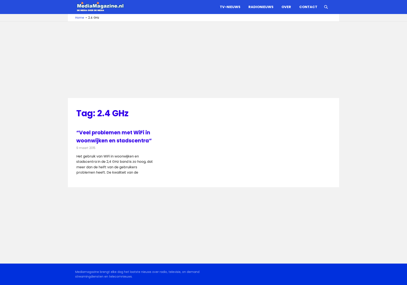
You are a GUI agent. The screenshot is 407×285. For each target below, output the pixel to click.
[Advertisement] (203, 60)
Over (286, 6)
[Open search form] (326, 6)
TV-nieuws (230, 6)
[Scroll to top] (400, 278)
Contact (308, 6)
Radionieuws (260, 6)
